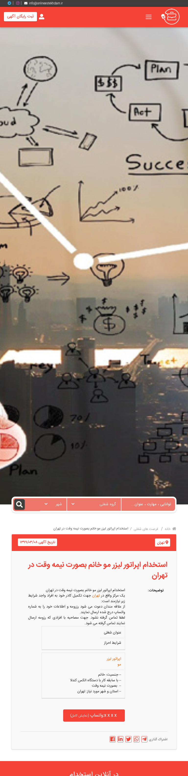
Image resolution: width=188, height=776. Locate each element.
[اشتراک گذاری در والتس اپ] (136, 739)
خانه (168, 529)
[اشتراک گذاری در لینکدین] (120, 739)
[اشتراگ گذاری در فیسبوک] (112, 739)
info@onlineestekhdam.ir (46, 3)
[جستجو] (26, 504)
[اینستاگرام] (19, 3)
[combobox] (94, 504)
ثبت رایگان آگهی (20, 16)
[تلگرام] (11, 3)
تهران (160, 543)
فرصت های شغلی (146, 529)
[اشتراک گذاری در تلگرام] (144, 739)
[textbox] (94, 503)
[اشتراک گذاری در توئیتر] (128, 739)
